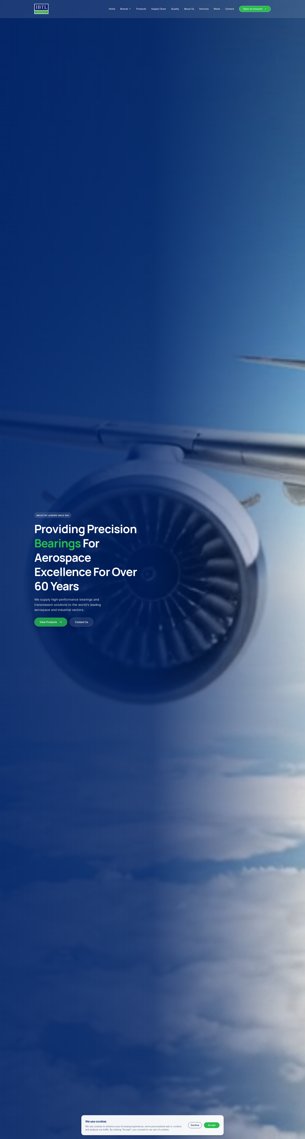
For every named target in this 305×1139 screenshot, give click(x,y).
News (217, 8)
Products (141, 8)
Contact (229, 8)
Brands (124, 8)
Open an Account (252, 8)
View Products (48, 622)
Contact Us (81, 622)
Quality (175, 8)
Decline (195, 1125)
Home (112, 8)
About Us (189, 8)
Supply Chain (158, 8)
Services (204, 8)
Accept (212, 1125)
